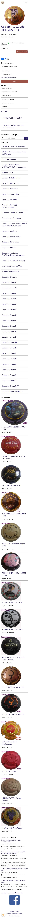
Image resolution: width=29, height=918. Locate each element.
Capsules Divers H (9, 315)
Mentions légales (14, 911)
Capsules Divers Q (9, 364)
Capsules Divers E (9, 299)
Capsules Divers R (9, 370)
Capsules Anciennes (10, 189)
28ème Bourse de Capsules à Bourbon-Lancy (13, 881)
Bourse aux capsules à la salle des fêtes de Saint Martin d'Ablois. (13, 852)
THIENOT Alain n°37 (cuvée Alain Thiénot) (13, 658)
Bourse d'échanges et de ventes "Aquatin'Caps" (11, 841)
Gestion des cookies (14, 916)
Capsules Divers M (9, 342)
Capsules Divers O (9, 353)
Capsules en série (9, 248)
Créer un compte (4, 77)
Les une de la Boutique (11, 178)
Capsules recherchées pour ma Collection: (14, 126)
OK (26, 138)
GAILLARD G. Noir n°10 (11, 486)
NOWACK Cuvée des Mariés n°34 (13, 545)
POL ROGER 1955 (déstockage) (9, 743)
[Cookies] (3, 915)
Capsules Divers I (9, 321)
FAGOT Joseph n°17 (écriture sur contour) (13, 457)
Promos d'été (7, 172)
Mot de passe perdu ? (12, 77)
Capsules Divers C (9, 288)
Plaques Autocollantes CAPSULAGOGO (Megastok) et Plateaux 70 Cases (13, 166)
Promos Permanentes (10, 272)
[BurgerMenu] (26, 2)
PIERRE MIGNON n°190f (12, 602)
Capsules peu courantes (11, 237)
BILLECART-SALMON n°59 (13, 687)
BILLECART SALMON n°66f (13, 714)
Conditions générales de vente (14, 913)
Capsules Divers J (9, 326)
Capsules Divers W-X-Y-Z (12, 392)
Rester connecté (7, 74)
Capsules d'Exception (10, 183)
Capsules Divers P (9, 359)
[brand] (3, 2)
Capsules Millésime (9, 231)
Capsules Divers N (9, 348)
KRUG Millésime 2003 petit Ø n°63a (14, 515)
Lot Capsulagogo (9, 159)
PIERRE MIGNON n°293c (12, 828)
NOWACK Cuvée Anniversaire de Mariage (14, 153)
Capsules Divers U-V (10, 386)
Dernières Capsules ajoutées (13, 146)
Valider (15, 81)
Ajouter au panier (22, 52)
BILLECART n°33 (9, 771)
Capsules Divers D (9, 293)
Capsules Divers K (9, 331)
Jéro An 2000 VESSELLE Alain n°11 (14, 428)
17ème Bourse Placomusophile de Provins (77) (14, 869)
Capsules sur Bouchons (11, 218)
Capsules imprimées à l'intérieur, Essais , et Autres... (13, 254)
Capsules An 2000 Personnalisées (9, 206)
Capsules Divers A (9, 277)
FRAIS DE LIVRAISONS (12, 118)
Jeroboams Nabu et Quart (12, 213)
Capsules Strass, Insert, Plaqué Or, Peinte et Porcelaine (14, 225)
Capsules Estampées (10, 194)
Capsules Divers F (9, 304)
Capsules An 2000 (9, 200)
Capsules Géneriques (10, 242)
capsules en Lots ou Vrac (12, 266)
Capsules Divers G (9, 310)
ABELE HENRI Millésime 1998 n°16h (14, 574)
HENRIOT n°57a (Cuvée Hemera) (11, 799)
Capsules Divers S (9, 375)
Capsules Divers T (9, 381)
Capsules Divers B (9, 282)
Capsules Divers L (9, 337)
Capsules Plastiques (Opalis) (13, 261)
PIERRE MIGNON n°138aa (12, 630)
